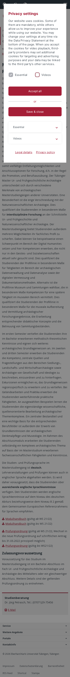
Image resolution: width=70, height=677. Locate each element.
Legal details (23, 152)
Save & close (35, 111)
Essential (21, 75)
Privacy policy (45, 152)
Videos (46, 75)
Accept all (35, 91)
